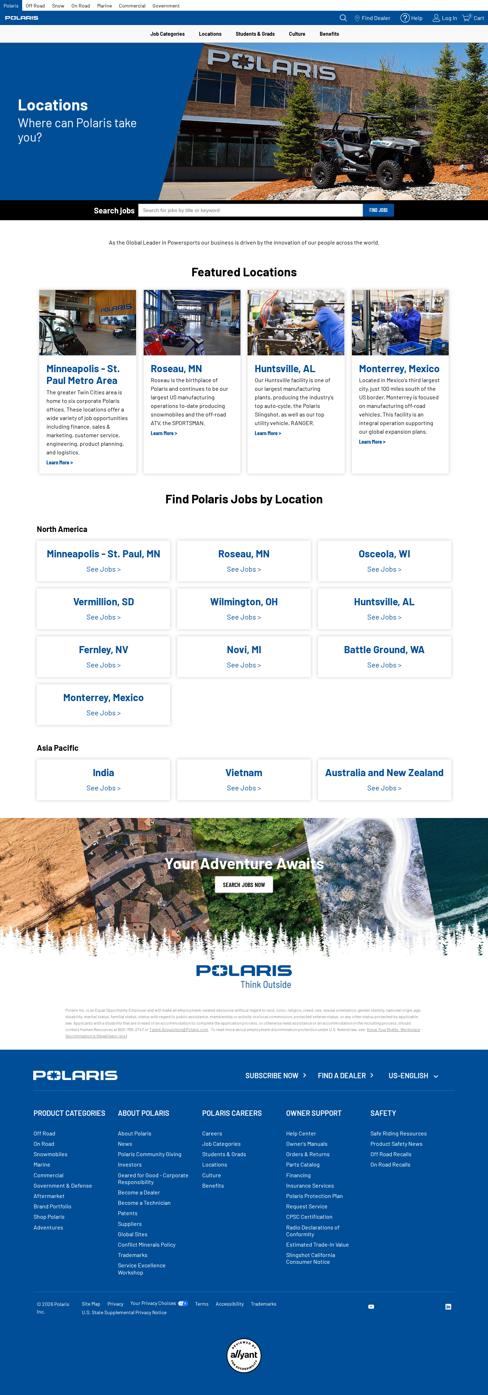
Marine (104, 6)
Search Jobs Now (244, 884)
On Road (80, 6)
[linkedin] (448, 1308)
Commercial (132, 6)
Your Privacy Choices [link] (153, 1303)
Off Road (35, 6)
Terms (202, 1304)
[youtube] (371, 1308)
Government (166, 6)
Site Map (91, 1304)
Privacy (115, 1304)
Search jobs (114, 210)
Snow (58, 6)
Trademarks (264, 1304)
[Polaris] (22, 18)
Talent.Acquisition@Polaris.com (178, 1029)
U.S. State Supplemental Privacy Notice (124, 1312)
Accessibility (230, 1304)
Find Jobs (378, 210)
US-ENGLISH (409, 1075)
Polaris (11, 6)
